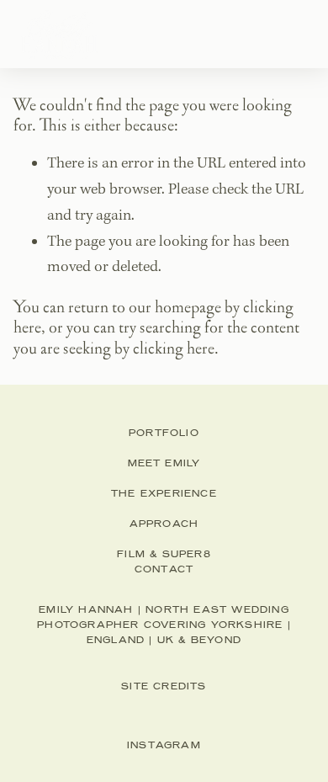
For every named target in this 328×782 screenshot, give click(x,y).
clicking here (173, 348)
